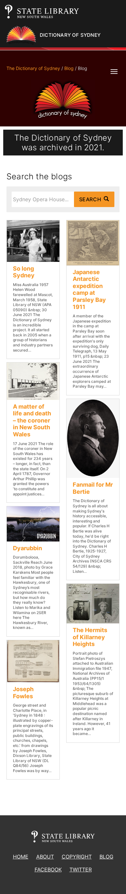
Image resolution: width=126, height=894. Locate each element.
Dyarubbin (27, 548)
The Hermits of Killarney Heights (90, 637)
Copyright (77, 856)
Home (20, 856)
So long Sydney (24, 272)
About (45, 856)
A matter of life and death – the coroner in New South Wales (32, 420)
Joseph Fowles (23, 693)
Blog (69, 68)
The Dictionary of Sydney (33, 68)
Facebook (48, 869)
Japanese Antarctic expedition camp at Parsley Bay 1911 (89, 289)
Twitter (80, 869)
